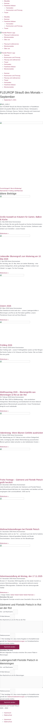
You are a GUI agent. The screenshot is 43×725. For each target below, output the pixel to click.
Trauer (6, 12)
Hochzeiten (9, 8)
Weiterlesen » (4, 233)
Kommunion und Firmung (14, 10)
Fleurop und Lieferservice (12, 60)
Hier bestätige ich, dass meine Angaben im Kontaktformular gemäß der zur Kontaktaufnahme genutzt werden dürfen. (19, 641)
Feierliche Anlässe (10, 5)
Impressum (7, 713)
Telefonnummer (5, 635)
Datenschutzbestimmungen (16, 641)
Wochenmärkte (9, 37)
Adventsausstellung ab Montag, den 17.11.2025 (21, 576)
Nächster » (31, 595)
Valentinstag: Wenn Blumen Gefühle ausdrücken (21, 433)
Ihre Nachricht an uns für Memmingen (12, 675)
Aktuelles (7, 1)
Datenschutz (8, 715)
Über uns (7, 39)
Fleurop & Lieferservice (11, 35)
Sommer (7, 3)
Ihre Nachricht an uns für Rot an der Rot (12, 620)
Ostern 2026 (5, 306)
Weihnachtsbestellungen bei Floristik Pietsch (19, 529)
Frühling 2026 (6, 345)
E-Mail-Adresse (5, 616)
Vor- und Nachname (6, 612)
